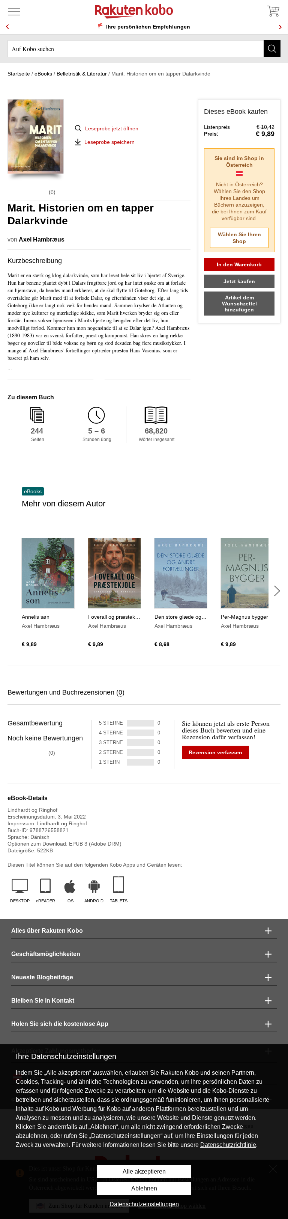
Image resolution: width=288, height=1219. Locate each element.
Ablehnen (144, 1188)
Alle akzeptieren (144, 1171)
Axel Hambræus (41, 239)
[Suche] (272, 48)
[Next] (280, 26)
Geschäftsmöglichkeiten (45, 954)
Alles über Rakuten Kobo (47, 930)
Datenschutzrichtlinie (228, 1145)
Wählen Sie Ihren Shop (239, 237)
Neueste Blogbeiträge (42, 977)
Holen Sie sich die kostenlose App (59, 1024)
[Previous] (7, 26)
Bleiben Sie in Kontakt (42, 1000)
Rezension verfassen (215, 752)
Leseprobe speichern (109, 142)
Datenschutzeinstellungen (144, 1204)
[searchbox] (144, 48)
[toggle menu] (14, 11)
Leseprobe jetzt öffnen (111, 128)
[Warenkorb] (273, 11)
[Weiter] (277, 591)
